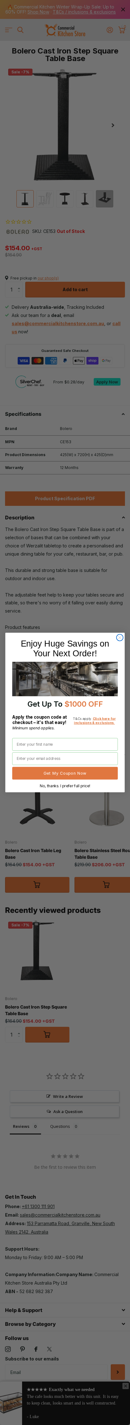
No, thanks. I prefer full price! (65, 785)
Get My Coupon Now (65, 773)
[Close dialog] (119, 637)
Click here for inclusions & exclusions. (94, 720)
